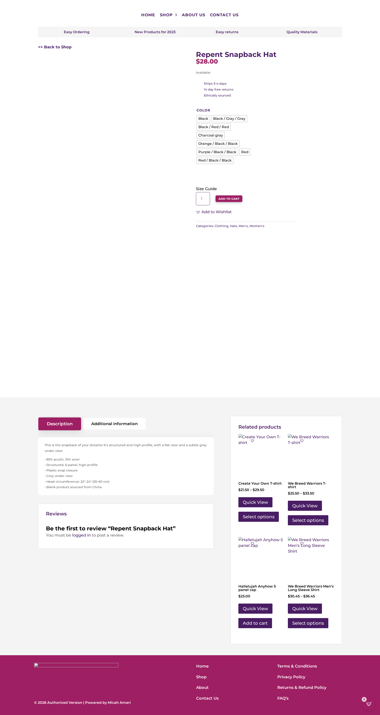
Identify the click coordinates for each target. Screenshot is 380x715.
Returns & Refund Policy (301, 687)
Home (148, 15)
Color (203, 110)
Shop (166, 15)
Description (60, 423)
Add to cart (228, 198)
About (202, 687)
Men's (243, 226)
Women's (256, 226)
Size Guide (206, 188)
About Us (193, 15)
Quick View (255, 502)
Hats (233, 226)
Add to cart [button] (255, 623)
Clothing (221, 226)
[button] (214, 212)
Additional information (114, 423)
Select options (258, 516)
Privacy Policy (291, 677)
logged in (81, 535)
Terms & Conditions (297, 666)
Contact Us (224, 15)
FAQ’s (283, 698)
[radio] (203, 118)
